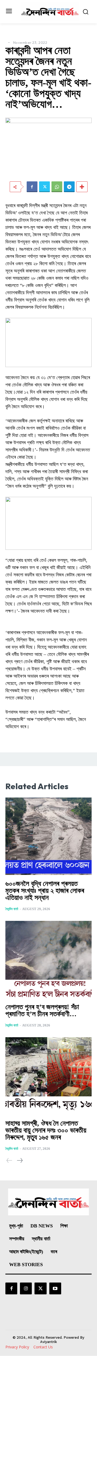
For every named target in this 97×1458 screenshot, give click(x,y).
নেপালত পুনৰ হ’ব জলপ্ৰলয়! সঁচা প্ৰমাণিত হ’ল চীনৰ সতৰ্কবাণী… (42, 1010)
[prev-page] (9, 1160)
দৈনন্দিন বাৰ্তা (11, 909)
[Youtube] (55, 1288)
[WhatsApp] (56, 186)
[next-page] (19, 1160)
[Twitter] (44, 186)
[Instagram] (26, 1288)
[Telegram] (69, 186)
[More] (82, 186)
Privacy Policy (17, 1346)
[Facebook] (32, 186)
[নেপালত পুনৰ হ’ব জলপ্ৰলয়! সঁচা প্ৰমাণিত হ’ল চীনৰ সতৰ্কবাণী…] (48, 959)
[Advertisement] (48, 1407)
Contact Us (43, 1346)
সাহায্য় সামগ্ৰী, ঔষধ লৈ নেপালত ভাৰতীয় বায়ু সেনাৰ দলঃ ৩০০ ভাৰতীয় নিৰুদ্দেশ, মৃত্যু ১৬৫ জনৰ (45, 1130)
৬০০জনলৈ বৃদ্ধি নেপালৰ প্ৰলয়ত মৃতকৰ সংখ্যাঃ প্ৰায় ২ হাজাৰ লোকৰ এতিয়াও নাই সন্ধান (44, 891)
